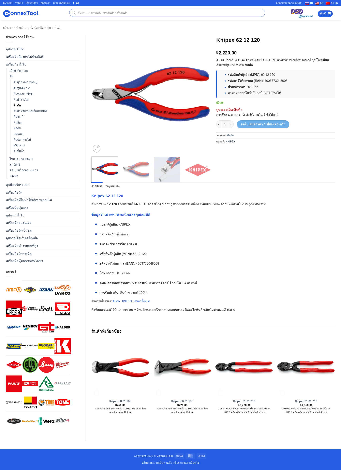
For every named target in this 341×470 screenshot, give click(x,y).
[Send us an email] (77, 3)
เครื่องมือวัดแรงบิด (19, 253)
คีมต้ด (58, 27)
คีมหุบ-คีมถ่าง (21, 88)
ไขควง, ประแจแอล (21, 158)
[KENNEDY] (62, 346)
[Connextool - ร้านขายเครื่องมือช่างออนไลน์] (20, 13)
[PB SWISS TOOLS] (30, 383)
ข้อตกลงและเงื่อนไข (187, 462)
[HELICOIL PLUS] (30, 346)
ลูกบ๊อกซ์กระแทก (18, 184)
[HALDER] (62, 327)
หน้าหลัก (7, 2)
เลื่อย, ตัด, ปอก (19, 70)
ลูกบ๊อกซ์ (15, 164)
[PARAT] (14, 383)
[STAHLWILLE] (14, 402)
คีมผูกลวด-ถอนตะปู (25, 82)
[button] (325, 13)
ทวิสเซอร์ (19, 145)
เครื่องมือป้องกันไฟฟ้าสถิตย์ (25, 56)
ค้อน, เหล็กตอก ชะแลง (24, 170)
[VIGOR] (14, 421)
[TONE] (62, 402)
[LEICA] (46, 365)
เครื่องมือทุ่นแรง (17, 207)
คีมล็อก (17, 122)
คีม (49, 27)
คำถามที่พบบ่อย (61, 2)
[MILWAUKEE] (62, 365)
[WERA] (46, 421)
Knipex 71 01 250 (244, 401)
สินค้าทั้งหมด (142, 301)
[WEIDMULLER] (30, 421)
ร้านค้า (19, 2)
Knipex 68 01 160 (120, 401)
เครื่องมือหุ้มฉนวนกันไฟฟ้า (24, 261)
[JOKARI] (46, 346)
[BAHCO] (62, 290)
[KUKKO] (30, 365)
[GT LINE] (46, 327)
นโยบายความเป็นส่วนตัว (157, 462)
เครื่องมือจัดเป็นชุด (19, 230)
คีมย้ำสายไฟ (21, 99)
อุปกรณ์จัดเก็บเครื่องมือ (22, 238)
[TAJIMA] (30, 402)
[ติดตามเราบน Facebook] (73, 3)
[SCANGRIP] (62, 383)
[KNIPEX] (14, 365)
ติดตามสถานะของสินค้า (289, 2)
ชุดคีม (17, 128)
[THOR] (46, 402)
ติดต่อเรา (45, 2)
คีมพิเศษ (18, 134)
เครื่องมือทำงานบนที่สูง (22, 245)
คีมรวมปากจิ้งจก (23, 93)
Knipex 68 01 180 (182, 401)
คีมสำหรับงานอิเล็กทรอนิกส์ (30, 111)
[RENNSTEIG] (46, 383)
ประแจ (14, 176)
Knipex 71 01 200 (306, 401)
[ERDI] (46, 308)
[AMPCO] (30, 290)
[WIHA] (62, 421)
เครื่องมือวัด (14, 192)
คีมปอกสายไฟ (22, 139)
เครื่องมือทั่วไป (35, 27)
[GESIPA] (30, 327)
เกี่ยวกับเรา (32, 2)
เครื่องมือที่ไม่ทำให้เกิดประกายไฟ (29, 200)
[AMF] (14, 289)
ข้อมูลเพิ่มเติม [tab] (112, 186)
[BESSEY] (14, 308)
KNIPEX (230, 141)
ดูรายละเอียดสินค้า (229, 109)
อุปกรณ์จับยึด (15, 49)
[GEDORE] (14, 327)
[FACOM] (62, 308)
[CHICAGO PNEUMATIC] (30, 308)
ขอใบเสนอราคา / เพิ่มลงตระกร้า (263, 124)
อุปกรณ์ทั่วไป (15, 215)
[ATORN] (46, 290)
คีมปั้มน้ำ (18, 151)
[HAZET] (14, 346)
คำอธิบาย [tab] (97, 186)
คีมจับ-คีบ (19, 116)
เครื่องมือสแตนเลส (19, 223)
